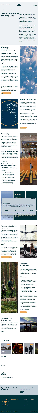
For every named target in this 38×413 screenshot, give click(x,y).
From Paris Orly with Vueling (8, 175)
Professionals (14, 399)
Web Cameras (26, 401)
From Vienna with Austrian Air (8, 182)
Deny (8, 213)
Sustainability (26, 399)
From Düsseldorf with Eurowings (8, 172)
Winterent (26, 352)
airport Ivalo (3, 154)
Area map (32, 401)
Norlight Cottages (4, 352)
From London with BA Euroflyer (8, 180)
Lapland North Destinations (14, 411)
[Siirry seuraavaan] (5, 356)
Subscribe (21, 391)
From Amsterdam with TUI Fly (8, 183)
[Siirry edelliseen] (2, 356)
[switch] (15, 210)
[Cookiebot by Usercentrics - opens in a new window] (32, 198)
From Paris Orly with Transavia (8, 177)
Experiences (25, 405)
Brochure (32, 399)
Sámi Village (16, 352)
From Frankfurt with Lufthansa (8, 174)
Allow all (30, 213)
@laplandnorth (3, 411)
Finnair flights (5, 161)
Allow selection (19, 213)
